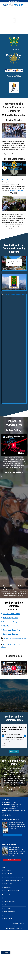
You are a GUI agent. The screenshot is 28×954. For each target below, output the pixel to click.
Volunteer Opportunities (9, 901)
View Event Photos (14, 49)
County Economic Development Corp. (12, 880)
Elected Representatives (9, 911)
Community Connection (11, 630)
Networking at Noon (10, 618)
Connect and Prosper (11, 622)
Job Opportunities (8, 915)
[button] (3, 735)
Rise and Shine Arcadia (14, 158)
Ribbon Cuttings (14, 430)
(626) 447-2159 (15, 1)
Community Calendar (10, 634)
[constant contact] (14, 530)
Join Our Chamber (14, 120)
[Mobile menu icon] (25, 5)
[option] (14, 777)
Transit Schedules (8, 918)
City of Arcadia (7, 870)
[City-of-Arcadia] (14, 282)
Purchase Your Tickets (14, 76)
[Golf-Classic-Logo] (14, 40)
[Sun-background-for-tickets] (14, 58)
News (12, 734)
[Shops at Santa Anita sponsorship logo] (14, 263)
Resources (6, 898)
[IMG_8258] (14, 130)
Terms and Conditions (17, 928)
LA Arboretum (7, 887)
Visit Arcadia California (9, 884)
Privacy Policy (9, 928)
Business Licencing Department (11, 890)
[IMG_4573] (14, 203)
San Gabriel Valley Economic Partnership (13, 877)
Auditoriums (7, 904)
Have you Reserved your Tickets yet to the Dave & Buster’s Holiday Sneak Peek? (14, 729)
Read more (4, 745)
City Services (7, 908)
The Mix (14, 193)
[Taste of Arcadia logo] (14, 87)
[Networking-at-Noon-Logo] (14, 70)
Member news (7, 734)
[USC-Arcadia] (14, 348)
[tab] (10, 793)
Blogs (3, 734)
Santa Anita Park (8, 873)
